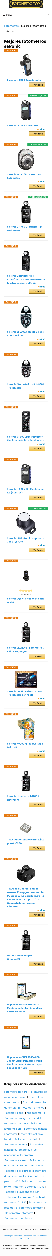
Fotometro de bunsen (30, 1165)
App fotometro (35, 1113)
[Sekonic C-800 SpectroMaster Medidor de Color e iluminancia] (26, 422)
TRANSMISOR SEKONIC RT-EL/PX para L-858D (25, 841)
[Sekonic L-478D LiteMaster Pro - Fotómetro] (26, 212)
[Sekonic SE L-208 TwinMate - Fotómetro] (26, 159)
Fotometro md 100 (33, 1107)
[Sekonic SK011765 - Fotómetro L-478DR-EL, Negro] (26, 633)
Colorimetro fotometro (19, 1213)
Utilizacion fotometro (18, 1197)
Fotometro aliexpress (18, 1171)
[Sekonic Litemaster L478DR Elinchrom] (26, 781)
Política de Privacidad (38, 1236)
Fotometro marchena (18, 1218)
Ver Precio (38, 84)
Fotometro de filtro (16, 1092)
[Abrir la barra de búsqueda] (48, 15)
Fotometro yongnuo (17, 1118)
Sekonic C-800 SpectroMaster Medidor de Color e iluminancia (25, 438)
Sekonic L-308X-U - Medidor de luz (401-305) (25, 491)
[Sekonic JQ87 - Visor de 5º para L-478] (26, 576)
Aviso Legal (8, 1236)
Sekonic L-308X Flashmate (22, 125)
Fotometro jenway (16, 1144)
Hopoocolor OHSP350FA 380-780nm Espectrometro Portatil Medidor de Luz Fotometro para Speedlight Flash (25, 1063)
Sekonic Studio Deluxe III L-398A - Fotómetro (25, 386)
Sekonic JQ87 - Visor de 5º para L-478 (25, 600)
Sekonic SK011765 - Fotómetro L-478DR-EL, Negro (26, 649)
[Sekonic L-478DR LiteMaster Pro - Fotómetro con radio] (26, 679)
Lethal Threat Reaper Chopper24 (19, 957)
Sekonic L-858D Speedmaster (24, 80)
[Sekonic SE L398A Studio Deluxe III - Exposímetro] (26, 317)
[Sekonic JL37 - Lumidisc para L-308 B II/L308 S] (26, 523)
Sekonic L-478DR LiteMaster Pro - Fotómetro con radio (25, 693)
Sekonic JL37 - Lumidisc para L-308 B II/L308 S (25, 540)
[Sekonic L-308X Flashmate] (26, 110)
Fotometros (11, 26)
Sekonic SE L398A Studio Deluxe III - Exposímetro (25, 333)
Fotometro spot (14, 1113)
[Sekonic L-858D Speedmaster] (26, 65)
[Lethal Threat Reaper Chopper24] (26, 940)
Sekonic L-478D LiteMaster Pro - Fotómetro (25, 228)
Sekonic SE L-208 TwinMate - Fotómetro (24, 176)
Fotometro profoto (27, 1139)
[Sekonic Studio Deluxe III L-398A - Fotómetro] (26, 369)
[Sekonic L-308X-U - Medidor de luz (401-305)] (26, 474)
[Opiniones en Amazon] (26, 590)
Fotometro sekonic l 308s (28, 1186)
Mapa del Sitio (26, 1239)
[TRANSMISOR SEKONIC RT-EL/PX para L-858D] (26, 827)
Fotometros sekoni (16, 1160)
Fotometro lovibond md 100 (22, 1192)
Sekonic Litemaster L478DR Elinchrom (23, 798)
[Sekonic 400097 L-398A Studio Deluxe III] (26, 729)
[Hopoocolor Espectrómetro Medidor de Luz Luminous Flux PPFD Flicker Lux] (26, 989)
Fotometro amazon (31, 1207)
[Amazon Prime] (41, 129)
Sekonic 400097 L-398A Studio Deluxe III (25, 745)
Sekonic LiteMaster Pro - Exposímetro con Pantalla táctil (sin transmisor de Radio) (26, 279)
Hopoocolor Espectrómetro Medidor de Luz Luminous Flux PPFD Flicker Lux (24, 1008)
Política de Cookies (21, 1236)
